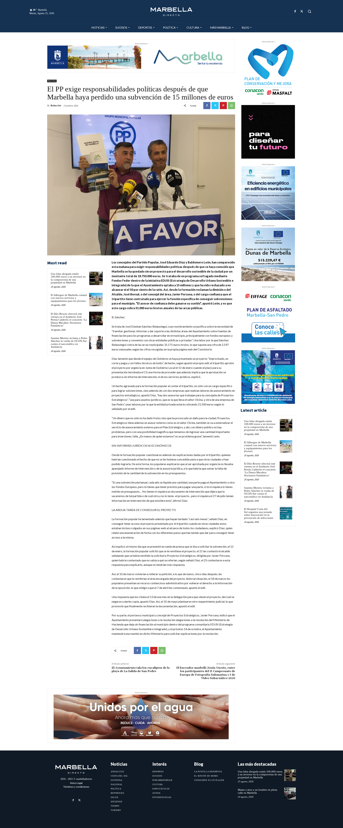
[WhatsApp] (231, 105)
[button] (309, 11)
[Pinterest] (223, 105)
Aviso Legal (76, 782)
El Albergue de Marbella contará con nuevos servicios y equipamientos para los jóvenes (69, 298)
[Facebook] (295, 11)
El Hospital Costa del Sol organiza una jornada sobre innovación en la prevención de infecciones (258, 513)
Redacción (56, 105)
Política (52, 81)
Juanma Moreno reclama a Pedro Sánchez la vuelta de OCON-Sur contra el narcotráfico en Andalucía (69, 342)
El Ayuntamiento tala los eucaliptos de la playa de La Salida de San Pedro (141, 669)
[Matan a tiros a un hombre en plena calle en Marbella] (290, 793)
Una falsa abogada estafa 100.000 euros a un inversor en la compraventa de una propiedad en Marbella (68, 278)
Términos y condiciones (76, 786)
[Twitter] (301, 11)
